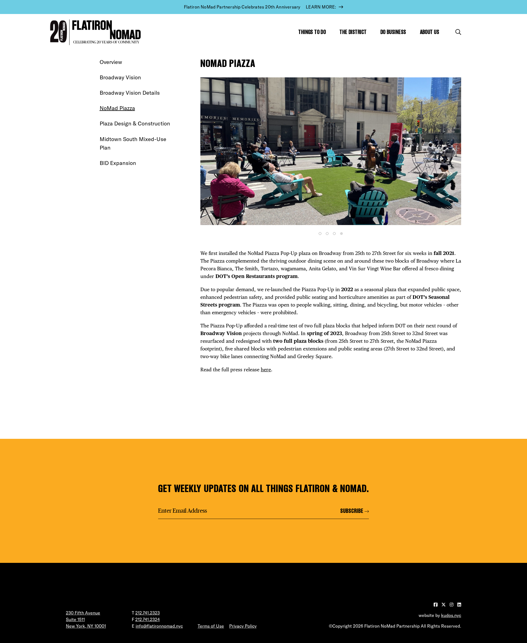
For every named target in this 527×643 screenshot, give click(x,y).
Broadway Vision (120, 77)
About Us (429, 32)
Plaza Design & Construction (135, 123)
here (266, 369)
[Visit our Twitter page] (444, 604)
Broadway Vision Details (130, 92)
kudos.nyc (451, 615)
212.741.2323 (147, 613)
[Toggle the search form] (458, 32)
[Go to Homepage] (94, 32)
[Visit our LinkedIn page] (459, 604)
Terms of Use (211, 626)
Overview (111, 61)
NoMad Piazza (117, 108)
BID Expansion (118, 162)
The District (353, 32)
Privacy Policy (243, 626)
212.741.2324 (147, 619)
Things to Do (312, 32)
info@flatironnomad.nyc (159, 626)
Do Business (393, 32)
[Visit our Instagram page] (452, 604)
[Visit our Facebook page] (436, 604)
